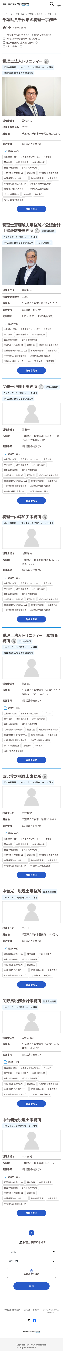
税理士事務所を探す (12, 1309)
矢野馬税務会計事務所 (21, 1000)
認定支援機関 (10, 67)
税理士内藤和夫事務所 (21, 516)
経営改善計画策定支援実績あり (18, 73)
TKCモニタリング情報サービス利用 (36, 67)
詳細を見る (31, 208)
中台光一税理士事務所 (21, 891)
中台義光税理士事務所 (21, 1119)
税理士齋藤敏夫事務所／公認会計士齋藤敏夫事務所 (31, 227)
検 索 (31, 1286)
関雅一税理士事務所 (19, 386)
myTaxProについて (31, 1309)
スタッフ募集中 (44, 242)
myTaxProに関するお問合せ (51, 1311)
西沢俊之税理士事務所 (21, 776)
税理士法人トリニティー (22, 61)
